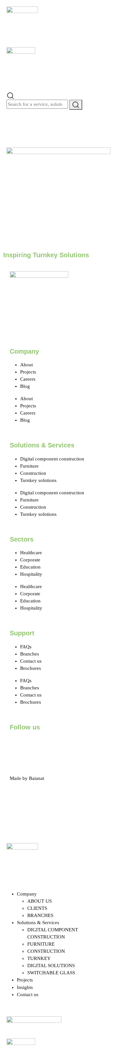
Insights (25, 987)
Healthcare (31, 552)
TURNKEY (39, 958)
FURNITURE (41, 944)
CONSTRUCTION (46, 951)
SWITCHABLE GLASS (51, 972)
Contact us (31, 661)
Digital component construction (52, 458)
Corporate (30, 559)
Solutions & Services (38, 922)
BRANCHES (40, 915)
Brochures (30, 668)
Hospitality (31, 574)
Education (30, 567)
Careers (27, 379)
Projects (28, 371)
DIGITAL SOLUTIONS (51, 965)
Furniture (29, 466)
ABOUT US (39, 901)
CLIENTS (37, 908)
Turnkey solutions (38, 480)
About (26, 364)
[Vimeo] (88, 745)
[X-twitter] (35, 745)
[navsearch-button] (10, 95)
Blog (25, 386)
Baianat (36, 778)
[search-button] (75, 105)
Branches (29, 653)
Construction (33, 473)
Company (27, 893)
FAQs (26, 646)
